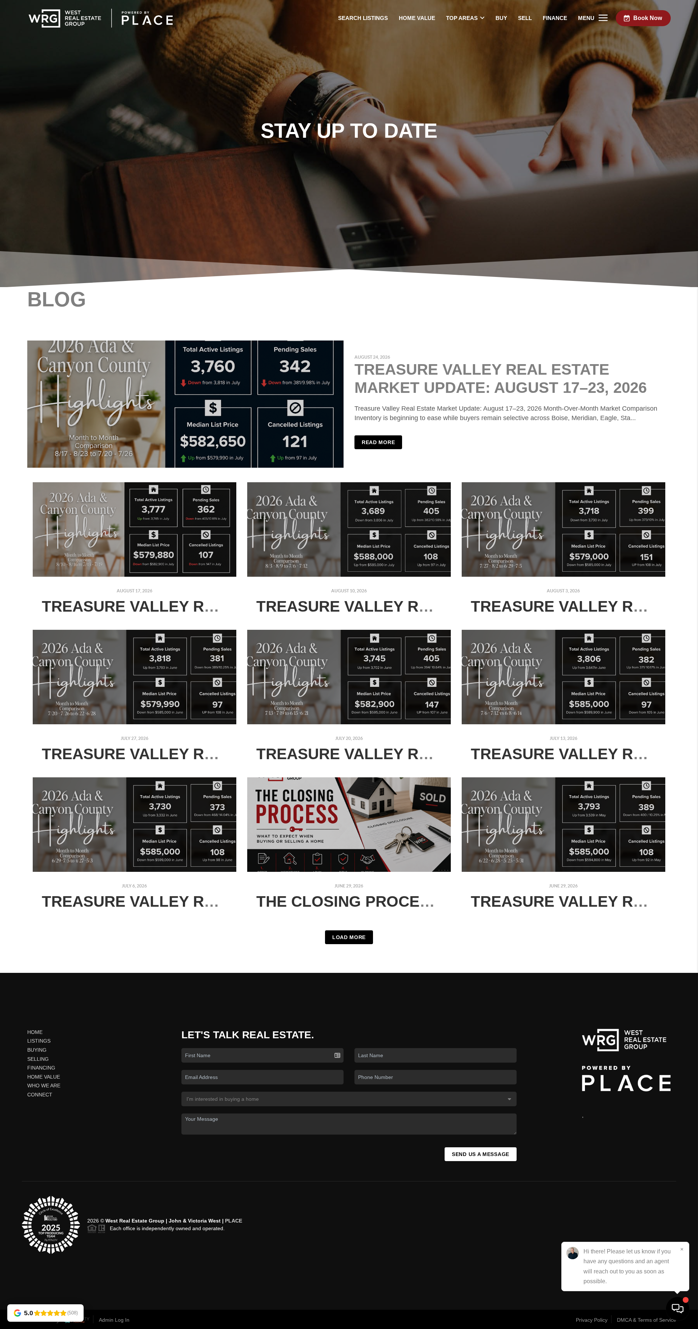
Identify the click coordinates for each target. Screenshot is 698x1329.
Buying (37, 1050)
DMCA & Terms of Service (646, 1320)
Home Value (417, 18)
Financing (41, 1068)
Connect (39, 1095)
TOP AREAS (462, 18)
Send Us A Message (480, 1154)
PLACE (233, 1221)
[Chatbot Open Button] (677, 1308)
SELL (525, 18)
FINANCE (555, 18)
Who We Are (43, 1085)
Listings (39, 1041)
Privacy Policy (591, 1320)
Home (35, 1032)
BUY (501, 18)
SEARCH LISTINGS (363, 18)
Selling (38, 1059)
